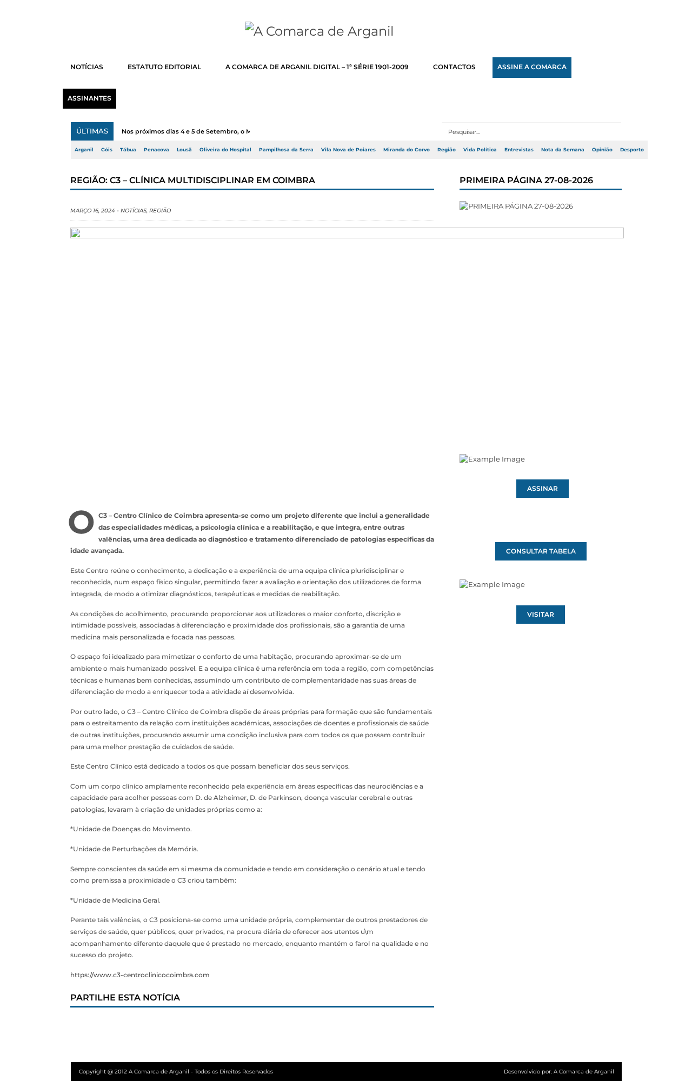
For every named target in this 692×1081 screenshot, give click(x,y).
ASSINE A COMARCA (532, 67)
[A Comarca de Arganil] (346, 31)
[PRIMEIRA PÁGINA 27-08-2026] (541, 307)
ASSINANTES (89, 98)
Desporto (632, 149)
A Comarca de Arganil (584, 1071)
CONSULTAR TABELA (541, 551)
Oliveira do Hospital (225, 149)
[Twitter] (124, 1028)
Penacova (156, 149)
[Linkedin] (231, 1028)
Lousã (184, 149)
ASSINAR (542, 488)
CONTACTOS (454, 67)
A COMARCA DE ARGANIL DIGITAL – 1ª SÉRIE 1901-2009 (317, 67)
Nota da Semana (562, 149)
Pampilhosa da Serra (286, 149)
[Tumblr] (195, 1028)
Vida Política (480, 149)
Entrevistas (519, 149)
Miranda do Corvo (406, 149)
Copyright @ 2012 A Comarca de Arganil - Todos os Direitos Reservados (176, 1071)
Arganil (84, 149)
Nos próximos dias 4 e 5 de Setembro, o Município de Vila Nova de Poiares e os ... (246, 131)
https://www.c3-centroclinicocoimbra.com (140, 975)
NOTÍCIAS (86, 67)
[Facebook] (88, 1028)
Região (446, 149)
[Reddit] (266, 1028)
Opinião (602, 149)
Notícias (134, 210)
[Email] (302, 1028)
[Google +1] (159, 1028)
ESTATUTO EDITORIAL (164, 67)
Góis (106, 149)
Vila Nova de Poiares (348, 149)
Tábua (128, 149)
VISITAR (540, 614)
